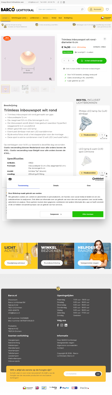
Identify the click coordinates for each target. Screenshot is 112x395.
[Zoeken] (82, 9)
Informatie (62, 336)
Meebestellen (90, 135)
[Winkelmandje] (110, 9)
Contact (60, 348)
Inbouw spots (14, 361)
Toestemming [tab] (23, 185)
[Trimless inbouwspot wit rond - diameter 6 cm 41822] (28, 58)
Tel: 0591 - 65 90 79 (47, 2)
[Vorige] (5, 58)
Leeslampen (13, 356)
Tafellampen (13, 353)
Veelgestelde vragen (65, 343)
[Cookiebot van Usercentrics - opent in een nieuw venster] (94, 179)
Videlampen (13, 345)
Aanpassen (54, 214)
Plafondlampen (14, 358)
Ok (98, 374)
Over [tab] (89, 185)
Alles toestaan (87, 214)
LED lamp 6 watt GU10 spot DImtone (91, 150)
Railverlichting (14, 343)
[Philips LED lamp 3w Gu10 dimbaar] (86, 123)
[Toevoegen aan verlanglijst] (105, 39)
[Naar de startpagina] (17, 9)
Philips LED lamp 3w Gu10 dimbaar (93, 112)
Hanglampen (13, 340)
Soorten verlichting (18, 336)
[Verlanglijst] (107, 9)
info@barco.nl (33, 2)
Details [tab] (56, 185)
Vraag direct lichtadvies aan (12, 2)
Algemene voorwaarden (67, 345)
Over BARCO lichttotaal (67, 340)
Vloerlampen (13, 351)
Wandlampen (14, 348)
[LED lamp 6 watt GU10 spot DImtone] (86, 161)
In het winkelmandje (93, 61)
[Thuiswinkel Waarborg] (106, 17)
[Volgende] (50, 58)
